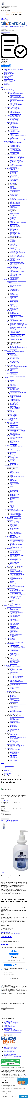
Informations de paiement (10, 1054)
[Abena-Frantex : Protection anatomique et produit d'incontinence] (6, 792)
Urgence (6, 83)
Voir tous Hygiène (11, 378)
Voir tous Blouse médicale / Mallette (15, 351)
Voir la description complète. (7, 800)
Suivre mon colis (7, 1052)
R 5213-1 (24, 1075)
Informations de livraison (9, 1051)
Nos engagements (8, 1025)
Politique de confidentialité (10, 1048)
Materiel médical (7, 770)
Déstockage (7, 84)
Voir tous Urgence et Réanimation (15, 566)
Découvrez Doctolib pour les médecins (13, 1030)
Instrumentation (7, 76)
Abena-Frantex (6, 944)
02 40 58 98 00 (4, 18)
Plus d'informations (5, 932)
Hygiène (6, 77)
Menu (2, 87)
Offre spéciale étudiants (9, 1026)
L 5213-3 (14, 1071)
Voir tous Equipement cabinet (13, 666)
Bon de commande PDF (9, 1029)
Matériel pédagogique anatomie (11, 75)
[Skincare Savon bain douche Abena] (4, 828)
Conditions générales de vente (11, 1047)
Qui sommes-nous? (8, 1021)
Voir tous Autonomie (11, 691)
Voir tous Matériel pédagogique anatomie (16, 281)
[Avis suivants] (26, 969)
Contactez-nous (4, 19)
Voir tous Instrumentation (12, 467)
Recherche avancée (5, 32)
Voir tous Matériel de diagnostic (14, 142)
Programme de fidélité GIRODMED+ (13, 1056)
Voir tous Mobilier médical (13, 91)
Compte (2, 763)
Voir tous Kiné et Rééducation (14, 518)
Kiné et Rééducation (8, 79)
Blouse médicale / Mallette (10, 80)
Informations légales (8, 1050)
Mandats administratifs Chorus (11, 1022)
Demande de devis (8, 1028)
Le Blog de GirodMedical (10, 1024)
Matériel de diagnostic (9, 73)
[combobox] (7, 30)
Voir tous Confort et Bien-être (14, 607)
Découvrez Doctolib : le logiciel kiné (12, 1032)
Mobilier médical (8, 72)
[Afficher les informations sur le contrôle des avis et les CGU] (23, 958)
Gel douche (6, 774)
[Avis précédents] (2, 969)
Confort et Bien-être (8, 81)
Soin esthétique (7, 773)
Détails (2, 872)
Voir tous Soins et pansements (14, 421)
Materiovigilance (7, 1055)
